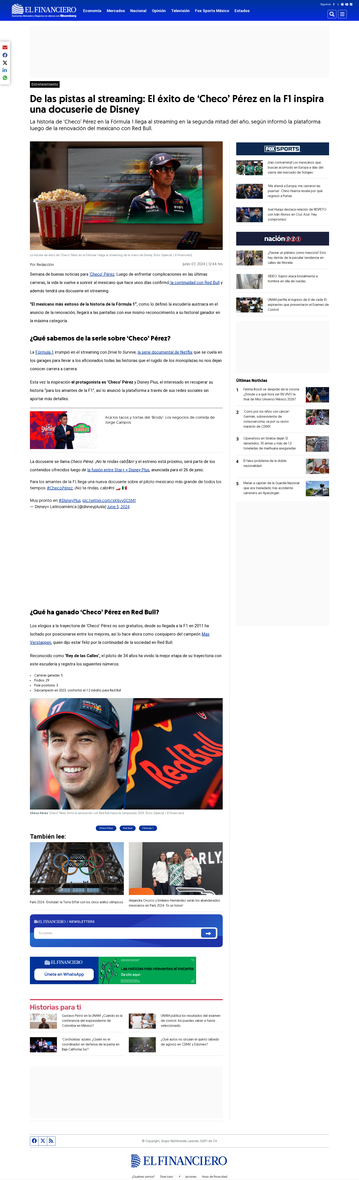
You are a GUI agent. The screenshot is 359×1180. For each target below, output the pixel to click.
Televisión (180, 10)
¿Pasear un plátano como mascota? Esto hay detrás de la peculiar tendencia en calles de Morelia (297, 258)
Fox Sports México (212, 10)
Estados (242, 10)
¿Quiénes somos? (143, 1177)
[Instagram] (343, 4)
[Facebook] (335, 4)
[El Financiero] (44, 10)
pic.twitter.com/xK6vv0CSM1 (109, 501)
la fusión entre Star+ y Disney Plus (118, 469)
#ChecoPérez (60, 488)
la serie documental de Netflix (165, 352)
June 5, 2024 (118, 507)
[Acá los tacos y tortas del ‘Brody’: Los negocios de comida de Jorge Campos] (63, 430)
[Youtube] (347, 4)
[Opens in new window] (249, 167)
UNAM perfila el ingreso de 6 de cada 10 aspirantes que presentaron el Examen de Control (298, 305)
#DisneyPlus (70, 501)
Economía (92, 10)
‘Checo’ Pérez (101, 274)
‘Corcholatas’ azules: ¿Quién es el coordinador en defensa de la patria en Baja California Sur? (90, 1044)
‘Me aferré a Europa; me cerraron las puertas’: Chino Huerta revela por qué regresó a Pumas (295, 191)
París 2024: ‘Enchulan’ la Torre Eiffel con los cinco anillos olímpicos (76, 902)
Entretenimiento (45, 84)
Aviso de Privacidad (214, 1177)
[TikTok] (352, 4)
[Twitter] (339, 4)
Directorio (166, 1177)
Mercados (116, 10)
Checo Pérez (106, 828)
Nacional (138, 10)
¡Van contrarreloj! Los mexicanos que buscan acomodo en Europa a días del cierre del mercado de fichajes (295, 167)
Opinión (159, 10)
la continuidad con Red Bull (194, 282)
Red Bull (127, 828)
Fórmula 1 (44, 352)
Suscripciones (187, 1177)
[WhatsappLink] (113, 970)
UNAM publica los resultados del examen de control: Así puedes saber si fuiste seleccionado (190, 1021)
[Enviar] (208, 933)
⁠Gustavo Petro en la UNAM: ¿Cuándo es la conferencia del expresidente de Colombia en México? (92, 1021)
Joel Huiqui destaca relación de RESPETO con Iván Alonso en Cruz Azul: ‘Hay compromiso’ (297, 214)
